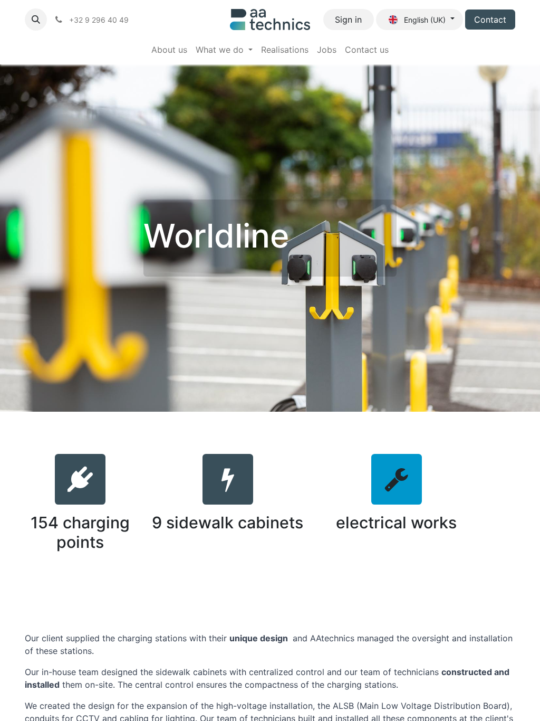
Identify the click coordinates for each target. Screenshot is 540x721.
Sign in (348, 19)
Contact (490, 19)
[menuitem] (169, 49)
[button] (36, 19)
